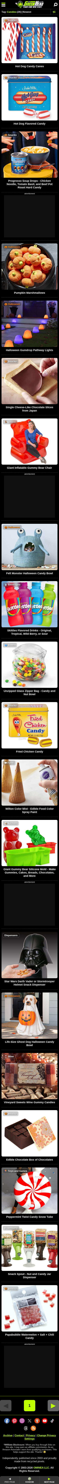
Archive (7, 1435)
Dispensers (11, 935)
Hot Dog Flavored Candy (29, 123)
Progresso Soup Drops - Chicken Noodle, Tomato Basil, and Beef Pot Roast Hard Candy (29, 184)
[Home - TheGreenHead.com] (29, 4)
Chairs (10, 422)
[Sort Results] (54, 12)
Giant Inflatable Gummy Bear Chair (29, 467)
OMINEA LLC (41, 1467)
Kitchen (10, 823)
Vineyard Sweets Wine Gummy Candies (29, 1102)
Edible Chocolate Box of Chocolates (29, 1159)
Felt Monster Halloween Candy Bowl (29, 573)
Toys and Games (15, 1171)
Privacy (30, 1435)
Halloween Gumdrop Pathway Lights (29, 350)
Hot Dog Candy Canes (29, 66)
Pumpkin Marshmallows (29, 292)
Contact (19, 1435)
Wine (9, 1056)
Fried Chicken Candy (29, 751)
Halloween (12, 247)
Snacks (10, 20)
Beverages (12, 584)
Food (9, 763)
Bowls (9, 645)
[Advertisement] (29, 216)
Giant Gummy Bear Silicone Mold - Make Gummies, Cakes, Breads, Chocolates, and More (29, 872)
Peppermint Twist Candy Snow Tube (29, 1216)
